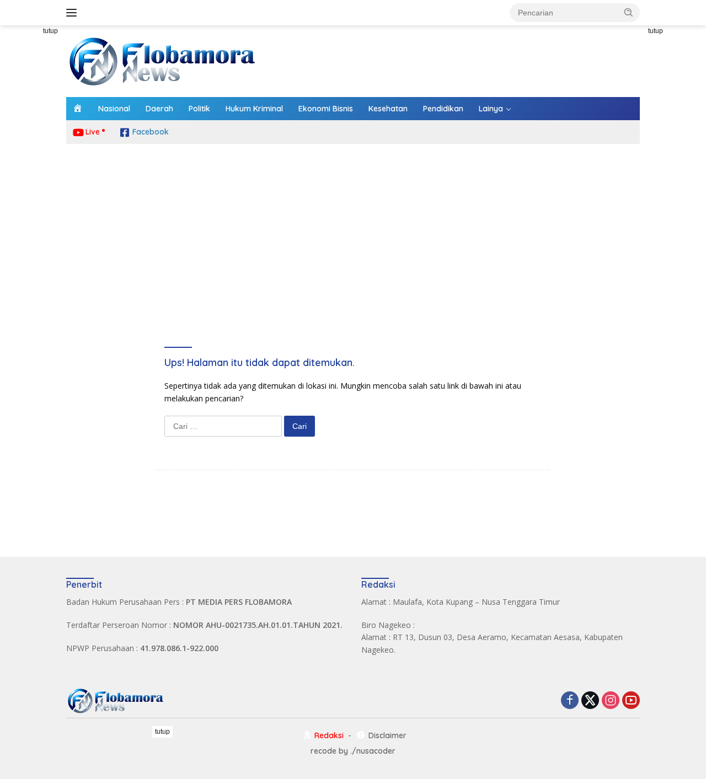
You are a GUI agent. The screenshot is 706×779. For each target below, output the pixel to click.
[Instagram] (610, 701)
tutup (50, 31)
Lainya (491, 109)
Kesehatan (388, 109)
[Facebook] (570, 701)
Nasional (114, 109)
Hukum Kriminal (254, 109)
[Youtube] (631, 701)
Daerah (159, 109)
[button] (629, 12)
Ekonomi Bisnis (325, 109)
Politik (199, 109)
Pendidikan (443, 109)
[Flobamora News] (162, 60)
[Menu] (73, 12)
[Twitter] (590, 701)
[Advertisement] (353, 232)
